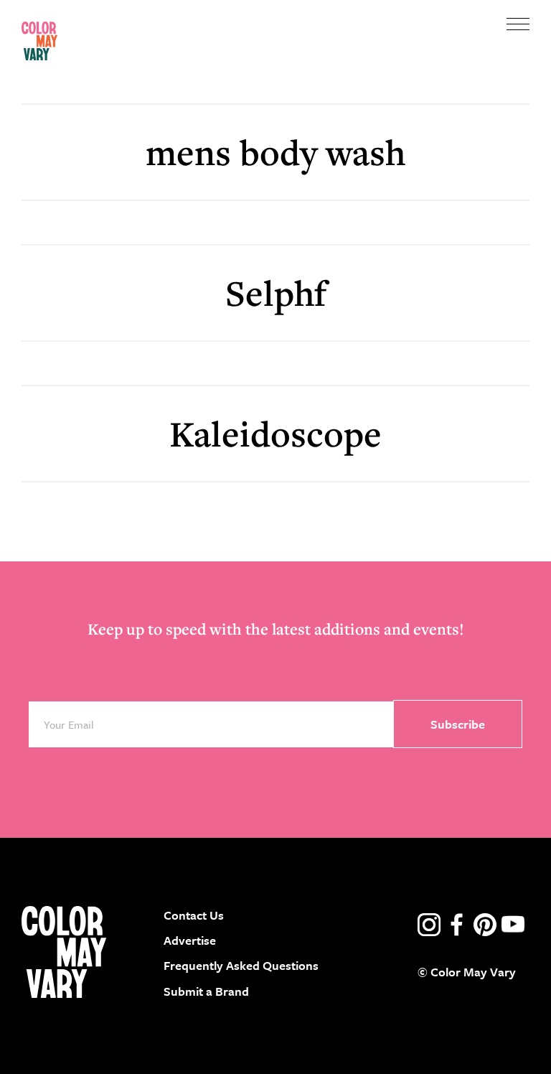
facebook (457, 924)
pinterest (485, 924)
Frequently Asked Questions (241, 965)
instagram (429, 924)
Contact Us (194, 915)
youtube (512, 924)
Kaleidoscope (275, 433)
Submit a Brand (206, 991)
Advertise (190, 940)
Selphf (275, 292)
